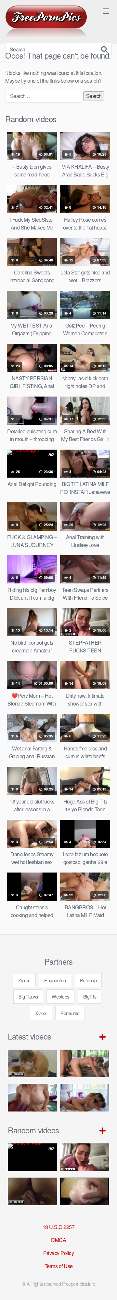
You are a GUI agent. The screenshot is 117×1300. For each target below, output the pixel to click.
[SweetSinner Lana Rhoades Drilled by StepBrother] (84, 1097)
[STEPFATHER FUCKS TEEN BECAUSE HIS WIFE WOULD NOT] (84, 1157)
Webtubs (60, 996)
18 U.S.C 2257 (59, 1227)
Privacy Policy (58, 1253)
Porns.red (70, 1013)
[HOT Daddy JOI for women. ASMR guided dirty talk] (84, 1191)
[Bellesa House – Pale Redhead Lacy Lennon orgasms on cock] (32, 1063)
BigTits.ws (28, 996)
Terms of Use (59, 1266)
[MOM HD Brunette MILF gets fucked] (84, 1063)
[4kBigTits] (46, 21)
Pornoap (88, 980)
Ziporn (24, 980)
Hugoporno (55, 980)
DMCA (58, 1240)
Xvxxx (41, 1013)
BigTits (90, 996)
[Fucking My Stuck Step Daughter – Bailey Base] (32, 1097)
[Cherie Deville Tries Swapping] (32, 1191)
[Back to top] (105, 1285)
